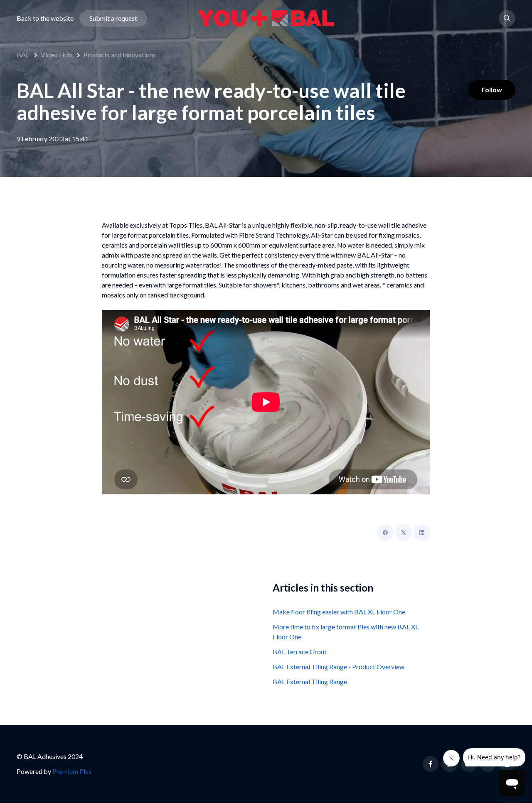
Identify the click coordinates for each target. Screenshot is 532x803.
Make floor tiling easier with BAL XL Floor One (339, 612)
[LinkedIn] (422, 532)
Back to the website (45, 18)
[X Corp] (403, 532)
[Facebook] (385, 532)
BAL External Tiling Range (310, 681)
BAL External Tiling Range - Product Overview (338, 666)
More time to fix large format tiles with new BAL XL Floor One (346, 632)
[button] (507, 18)
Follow (492, 89)
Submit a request (113, 18)
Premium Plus (71, 771)
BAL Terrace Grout (300, 652)
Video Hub (56, 55)
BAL (23, 55)
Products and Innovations (120, 55)
